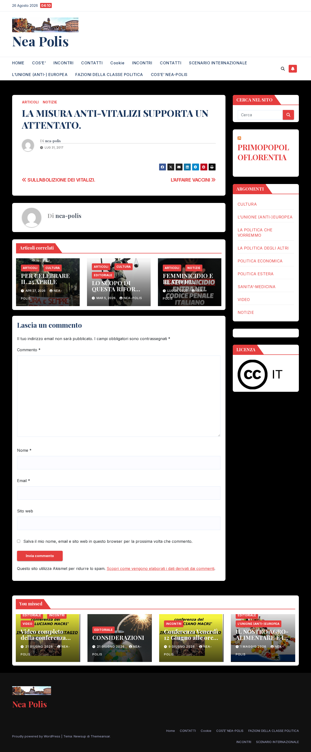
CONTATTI (92, 62)
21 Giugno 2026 (39, 646)
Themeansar (100, 736)
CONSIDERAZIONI (118, 637)
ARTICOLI (30, 102)
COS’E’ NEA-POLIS (169, 74)
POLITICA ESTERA (256, 273)
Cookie (117, 62)
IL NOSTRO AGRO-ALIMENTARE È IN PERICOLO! (262, 637)
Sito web (25, 511)
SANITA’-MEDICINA (257, 286)
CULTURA (52, 268)
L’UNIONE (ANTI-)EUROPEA (265, 217)
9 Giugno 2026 (182, 646)
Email (23, 480)
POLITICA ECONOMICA (260, 261)
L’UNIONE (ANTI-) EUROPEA (40, 74)
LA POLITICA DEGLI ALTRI (263, 248)
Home (170, 731)
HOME (18, 62)
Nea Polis (40, 41)
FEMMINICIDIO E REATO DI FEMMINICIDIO (188, 282)
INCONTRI (63, 62)
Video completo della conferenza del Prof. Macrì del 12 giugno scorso (46, 640)
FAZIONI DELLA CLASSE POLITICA (109, 74)
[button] (283, 68)
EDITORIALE (103, 275)
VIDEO (244, 299)
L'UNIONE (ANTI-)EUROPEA (258, 624)
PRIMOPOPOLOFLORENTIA (263, 152)
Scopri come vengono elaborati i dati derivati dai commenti (160, 568)
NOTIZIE (50, 102)
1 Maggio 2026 (253, 646)
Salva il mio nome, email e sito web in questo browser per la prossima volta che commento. (107, 541)
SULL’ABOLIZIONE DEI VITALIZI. (60, 180)
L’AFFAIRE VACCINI (191, 180)
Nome (24, 450)
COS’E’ (39, 62)
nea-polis (53, 141)
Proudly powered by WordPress (36, 736)
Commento (29, 349)
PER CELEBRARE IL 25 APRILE (45, 278)
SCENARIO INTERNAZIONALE (218, 62)
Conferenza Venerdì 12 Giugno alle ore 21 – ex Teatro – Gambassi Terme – (191, 640)
